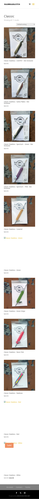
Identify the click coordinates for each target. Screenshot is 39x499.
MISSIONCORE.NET (23, 496)
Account (9, 487)
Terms (27, 487)
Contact (19, 487)
